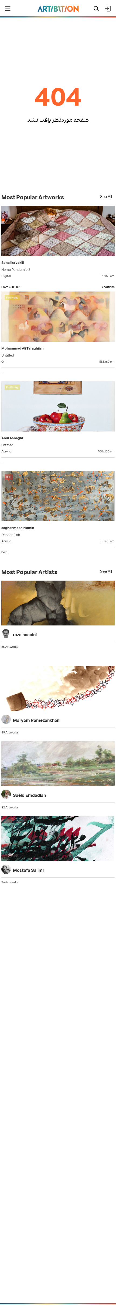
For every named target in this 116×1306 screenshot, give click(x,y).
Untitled (7, 355)
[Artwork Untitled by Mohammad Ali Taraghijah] (58, 317)
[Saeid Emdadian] (58, 764)
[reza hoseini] (58, 604)
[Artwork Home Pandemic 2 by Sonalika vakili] (58, 231)
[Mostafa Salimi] (58, 839)
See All (106, 196)
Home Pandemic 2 (15, 269)
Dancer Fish (10, 534)
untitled (7, 444)
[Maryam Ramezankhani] (58, 689)
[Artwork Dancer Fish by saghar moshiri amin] (58, 497)
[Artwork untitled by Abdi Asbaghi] (58, 407)
